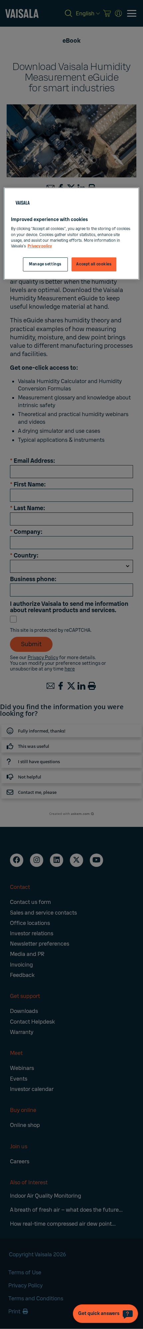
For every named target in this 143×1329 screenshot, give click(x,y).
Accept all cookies (93, 264)
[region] (72, 233)
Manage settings (45, 264)
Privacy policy (40, 246)
